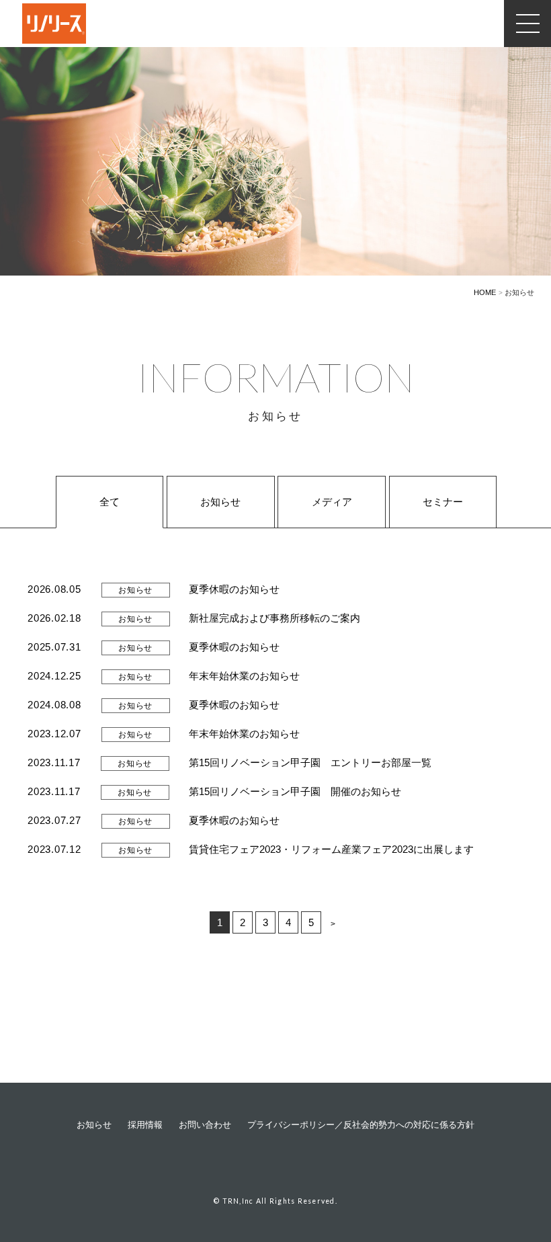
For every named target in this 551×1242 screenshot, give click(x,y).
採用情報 (145, 1125)
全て (109, 501)
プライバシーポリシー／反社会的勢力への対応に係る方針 (360, 1125)
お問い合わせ (205, 1125)
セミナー (443, 501)
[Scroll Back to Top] (517, 1154)
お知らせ (220, 501)
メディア (332, 501)
